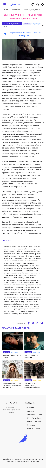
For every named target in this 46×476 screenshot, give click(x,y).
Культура (38, 421)
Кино (40, 415)
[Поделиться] (28, 323)
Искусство (30, 411)
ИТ (27, 418)
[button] (4, 4)
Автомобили (36, 418)
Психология (16, 10)
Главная (5, 10)
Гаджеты (29, 428)
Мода (38, 428)
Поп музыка (30, 425)
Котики (29, 421)
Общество (30, 408)
